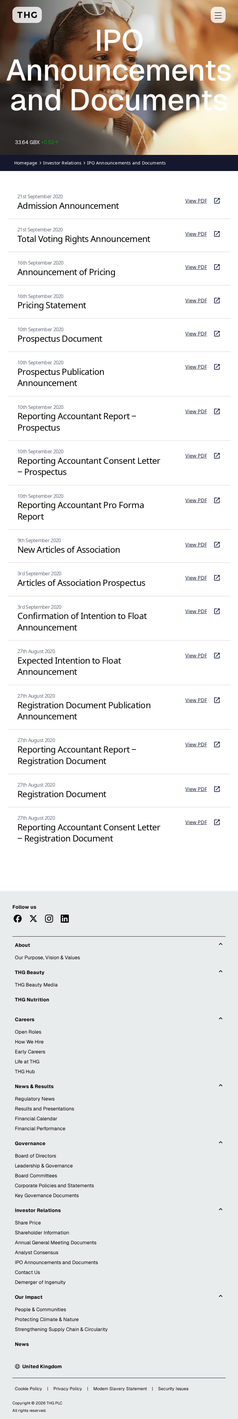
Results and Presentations (44, 1108)
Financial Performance (40, 1128)
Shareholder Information (42, 1232)
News (22, 1344)
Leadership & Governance (44, 1165)
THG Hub (25, 1071)
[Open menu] (218, 15)
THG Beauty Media (36, 985)
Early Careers (30, 1051)
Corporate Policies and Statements (54, 1185)
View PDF (203, 200)
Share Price (28, 1222)
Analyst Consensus (36, 1252)
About (22, 945)
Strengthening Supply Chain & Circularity (61, 1329)
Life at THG (27, 1061)
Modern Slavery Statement (120, 1388)
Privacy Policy (67, 1388)
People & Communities (40, 1309)
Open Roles (28, 1032)
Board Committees (36, 1175)
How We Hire (29, 1042)
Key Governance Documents (47, 1195)
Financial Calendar (36, 1118)
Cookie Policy (28, 1388)
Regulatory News (35, 1099)
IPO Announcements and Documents (56, 1262)
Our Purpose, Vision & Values (47, 957)
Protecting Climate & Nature (47, 1319)
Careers (24, 1019)
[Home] (27, 15)
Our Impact (28, 1297)
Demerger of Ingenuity (40, 1282)
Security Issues (173, 1388)
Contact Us (27, 1272)
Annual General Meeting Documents (55, 1242)
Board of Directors (35, 1156)
